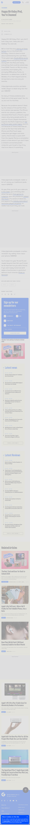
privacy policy (7, 821)
